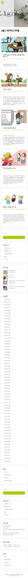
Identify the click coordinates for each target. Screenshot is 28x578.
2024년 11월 (7, 310)
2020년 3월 (7, 458)
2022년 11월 (7, 369)
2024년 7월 (7, 318)
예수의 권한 (7, 89)
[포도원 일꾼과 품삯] (14, 117)
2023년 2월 (7, 360)
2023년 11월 (7, 335)
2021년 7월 (7, 413)
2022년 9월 (7, 374)
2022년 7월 (7, 380)
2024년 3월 (7, 324)
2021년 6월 (7, 416)
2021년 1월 (7, 430)
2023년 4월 (7, 355)
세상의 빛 (14, 12)
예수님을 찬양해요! (8, 253)
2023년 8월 (7, 343)
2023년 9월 (7, 341)
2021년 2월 (7, 427)
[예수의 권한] (14, 79)
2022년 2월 (7, 394)
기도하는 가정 (15, 545)
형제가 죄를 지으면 (9, 207)
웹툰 (5, 256)
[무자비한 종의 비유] (14, 158)
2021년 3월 (7, 424)
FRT (18, 575)
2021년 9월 (7, 408)
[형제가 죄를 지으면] (14, 196)
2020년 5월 (7, 452)
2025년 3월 (7, 304)
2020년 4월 (7, 455)
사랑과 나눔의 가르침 (8, 535)
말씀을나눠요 (7, 251)
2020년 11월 (7, 436)
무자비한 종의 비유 (9, 168)
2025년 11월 (7, 302)
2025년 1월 (7, 307)
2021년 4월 (7, 422)
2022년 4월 (7, 388)
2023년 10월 (7, 338)
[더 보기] (18, 104)
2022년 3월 (7, 391)
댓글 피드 (6, 477)
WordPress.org (7, 480)
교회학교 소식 (7, 248)
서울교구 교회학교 (10, 58)
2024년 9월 (7, 316)
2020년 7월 (7, 447)
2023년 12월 (7, 332)
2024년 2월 (7, 327)
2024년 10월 (7, 313)
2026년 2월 (7, 299)
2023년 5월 (7, 352)
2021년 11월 (7, 402)
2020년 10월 (7, 438)
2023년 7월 (7, 346)
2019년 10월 (7, 461)
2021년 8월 (7, 410)
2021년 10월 (7, 405)
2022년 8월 (7, 377)
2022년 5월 (7, 385)
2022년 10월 (7, 371)
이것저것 (6, 259)
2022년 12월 (7, 366)
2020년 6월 (7, 450)
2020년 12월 (7, 433)
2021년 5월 (7, 419)
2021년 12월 (7, 399)
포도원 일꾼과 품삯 (9, 128)
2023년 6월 (7, 349)
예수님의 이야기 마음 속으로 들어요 (16, 286)
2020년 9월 (7, 441)
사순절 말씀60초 (12, 270)
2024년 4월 (7, 321)
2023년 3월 (7, 357)
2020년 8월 (7, 444)
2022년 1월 (7, 396)
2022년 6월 (7, 383)
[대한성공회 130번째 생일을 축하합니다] (14, 44)
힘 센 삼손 (10, 275)
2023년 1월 (7, 363)
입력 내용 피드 (7, 474)
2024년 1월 (7, 329)
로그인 (5, 472)
